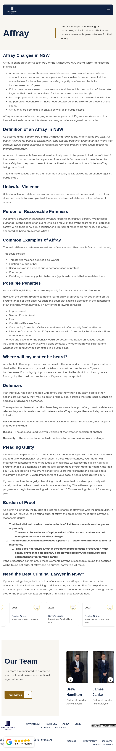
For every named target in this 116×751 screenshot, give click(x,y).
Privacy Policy (89, 740)
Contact (45, 727)
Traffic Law (51, 723)
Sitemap (71, 740)
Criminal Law (33, 723)
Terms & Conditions (102, 744)
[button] (108, 10)
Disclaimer (107, 740)
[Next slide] (110, 679)
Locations (60, 727)
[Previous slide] (70, 679)
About (66, 723)
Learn (78, 723)
